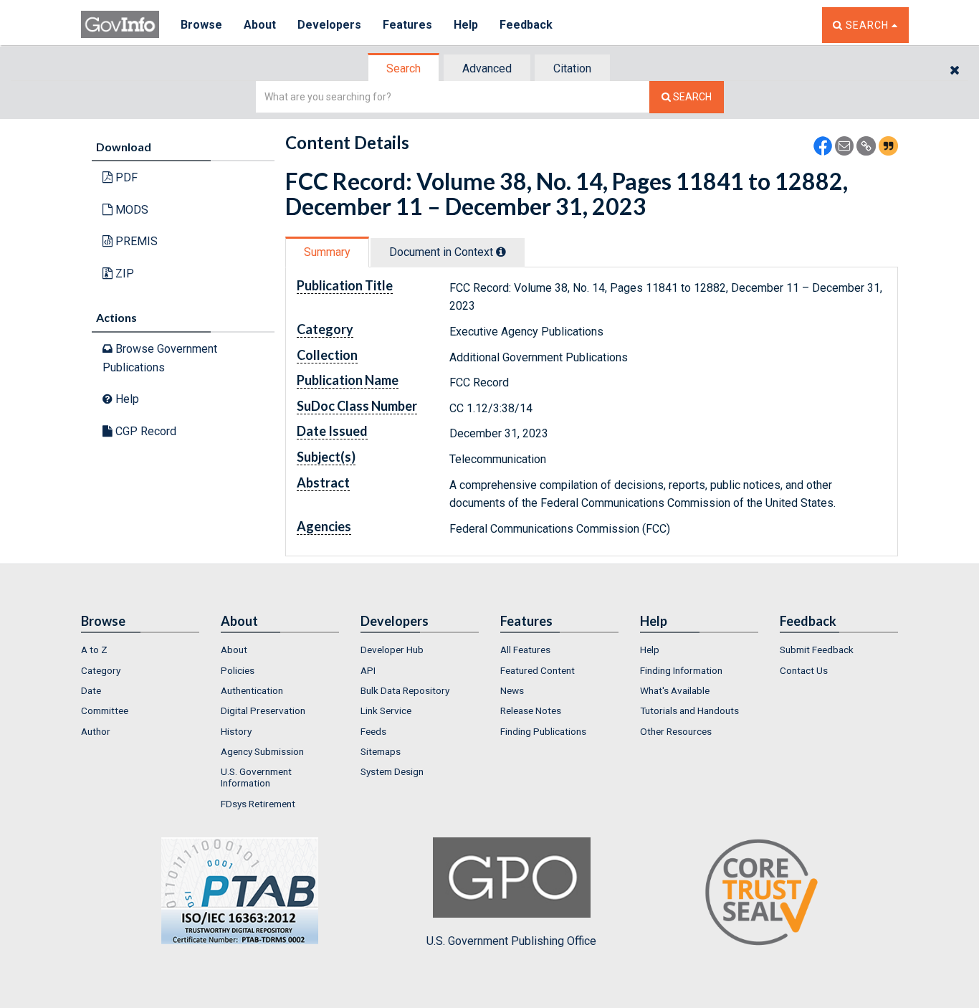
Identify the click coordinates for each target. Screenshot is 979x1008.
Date (91, 690)
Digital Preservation (263, 710)
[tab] (404, 68)
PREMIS (135, 241)
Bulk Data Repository (404, 690)
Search (403, 68)
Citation (572, 68)
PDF (125, 177)
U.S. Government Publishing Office (511, 941)
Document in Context (442, 252)
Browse (201, 25)
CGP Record (144, 431)
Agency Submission (262, 751)
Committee (104, 710)
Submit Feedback (817, 649)
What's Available (675, 690)
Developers (329, 25)
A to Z (94, 649)
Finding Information (681, 670)
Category (100, 670)
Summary (327, 252)
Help (466, 25)
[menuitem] (140, 649)
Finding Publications (543, 731)
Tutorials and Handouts (689, 710)
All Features (525, 649)
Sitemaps (380, 751)
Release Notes (530, 710)
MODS (130, 210)
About (260, 25)
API (368, 670)
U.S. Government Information (256, 777)
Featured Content (537, 670)
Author (95, 731)
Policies (237, 670)
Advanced (487, 68)
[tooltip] (501, 251)
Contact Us (804, 670)
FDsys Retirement (258, 803)
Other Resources (676, 731)
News (512, 690)
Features (407, 25)
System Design (392, 771)
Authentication (252, 690)
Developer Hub (392, 649)
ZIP (123, 273)
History (236, 731)
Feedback (526, 25)
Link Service (385, 710)
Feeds (373, 731)
